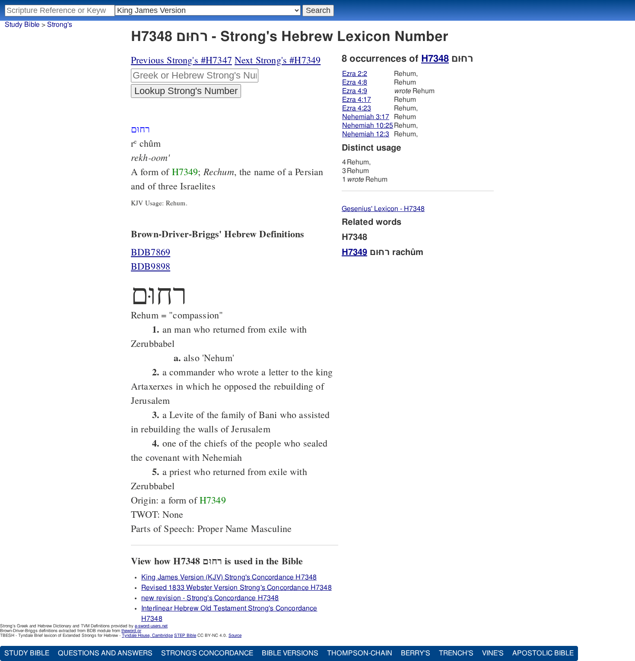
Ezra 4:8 (354, 82)
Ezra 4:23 (356, 108)
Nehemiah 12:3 (365, 134)
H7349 (185, 171)
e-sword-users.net (151, 626)
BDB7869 (150, 252)
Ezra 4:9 (354, 91)
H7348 (435, 58)
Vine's (493, 653)
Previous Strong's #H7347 (181, 60)
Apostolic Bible (543, 653)
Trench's (456, 653)
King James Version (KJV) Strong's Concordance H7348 (229, 577)
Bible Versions (290, 653)
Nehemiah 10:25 (367, 125)
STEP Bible (185, 635)
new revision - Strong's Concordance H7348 (210, 598)
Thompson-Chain (359, 653)
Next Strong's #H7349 (278, 60)
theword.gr (131, 631)
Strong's (59, 24)
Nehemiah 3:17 (365, 116)
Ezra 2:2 (354, 73)
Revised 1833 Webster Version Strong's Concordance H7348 (236, 587)
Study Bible (22, 24)
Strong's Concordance (207, 653)
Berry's (415, 653)
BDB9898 (150, 266)
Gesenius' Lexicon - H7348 (383, 208)
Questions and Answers (105, 653)
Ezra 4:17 (356, 99)
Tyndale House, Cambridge (147, 635)
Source (235, 635)
